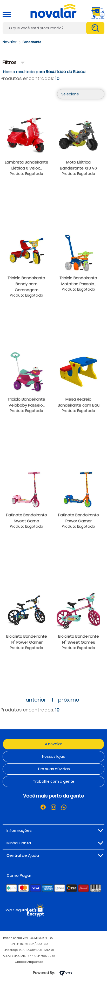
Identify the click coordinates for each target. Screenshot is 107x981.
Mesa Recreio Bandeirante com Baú (78, 402)
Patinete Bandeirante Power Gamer (78, 518)
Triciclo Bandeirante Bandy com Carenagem (26, 283)
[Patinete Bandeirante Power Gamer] (78, 487)
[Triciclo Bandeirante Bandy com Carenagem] (26, 250)
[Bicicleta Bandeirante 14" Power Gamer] (26, 608)
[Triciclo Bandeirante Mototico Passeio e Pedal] (78, 250)
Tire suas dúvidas (53, 768)
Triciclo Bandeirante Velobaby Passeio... (26, 402)
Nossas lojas (53, 756)
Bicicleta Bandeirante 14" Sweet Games (78, 639)
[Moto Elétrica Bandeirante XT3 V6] (78, 134)
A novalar (53, 744)
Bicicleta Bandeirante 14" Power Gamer (26, 639)
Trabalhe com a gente (53, 781)
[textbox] (53, 28)
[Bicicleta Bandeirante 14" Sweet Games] (78, 608)
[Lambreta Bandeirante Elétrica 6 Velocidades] (26, 134)
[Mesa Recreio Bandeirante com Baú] (78, 371)
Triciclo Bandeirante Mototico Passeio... (78, 280)
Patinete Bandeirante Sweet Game (26, 518)
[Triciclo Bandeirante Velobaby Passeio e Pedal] (26, 371)
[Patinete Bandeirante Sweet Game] (26, 487)
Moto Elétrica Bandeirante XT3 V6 (78, 165)
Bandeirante (32, 42)
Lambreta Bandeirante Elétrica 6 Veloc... (26, 165)
